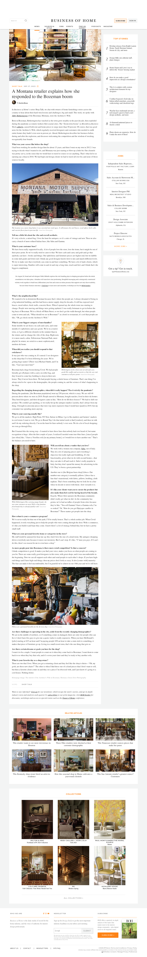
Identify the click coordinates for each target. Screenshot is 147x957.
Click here (45, 286)
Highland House (110, 886)
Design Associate (120, 219)
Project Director (120, 233)
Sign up (34, 691)
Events (69, 26)
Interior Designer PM (121, 191)
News (37, 26)
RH (73, 886)
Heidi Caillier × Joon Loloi (73, 840)
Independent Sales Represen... (120, 163)
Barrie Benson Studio (110, 888)
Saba (83, 448)
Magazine (108, 26)
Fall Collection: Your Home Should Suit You (37, 888)
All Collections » (73, 898)
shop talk (17, 86)
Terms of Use (57, 937)
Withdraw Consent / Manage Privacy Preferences (120, 952)
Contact (27, 948)
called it (20, 127)
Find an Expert (82, 27)
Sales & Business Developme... (120, 205)
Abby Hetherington (20, 115)
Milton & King (37, 840)
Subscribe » (108, 935)
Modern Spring (73, 888)
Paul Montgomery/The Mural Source (109, 841)
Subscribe (120, 21)
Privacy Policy (88, 937)
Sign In (132, 21)
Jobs (61, 26)
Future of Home (68, 698)
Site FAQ (56, 948)
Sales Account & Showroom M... (120, 177)
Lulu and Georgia (37, 886)
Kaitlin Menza (23, 103)
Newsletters (42, 948)
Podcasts (96, 26)
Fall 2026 (73, 842)
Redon (110, 844)
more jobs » (120, 246)
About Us (14, 948)
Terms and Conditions (118, 948)
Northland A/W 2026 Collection (37, 842)
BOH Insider (85, 695)
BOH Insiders (86, 286)
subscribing (52, 695)
